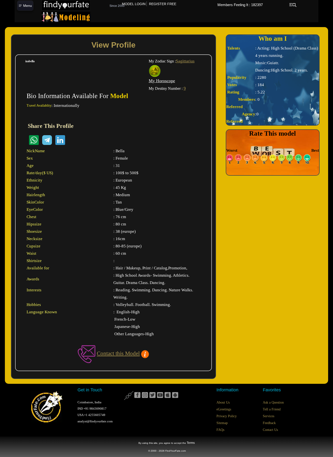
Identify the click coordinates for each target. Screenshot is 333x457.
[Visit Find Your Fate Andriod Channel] (175, 395)
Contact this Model (118, 353)
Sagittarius (185, 61)
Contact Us (270, 430)
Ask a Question (273, 402)
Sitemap (222, 423)
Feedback (269, 423)
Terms (191, 443)
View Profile (113, 45)
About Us (223, 402)
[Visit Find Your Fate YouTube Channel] (160, 395)
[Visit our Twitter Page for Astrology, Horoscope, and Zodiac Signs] (152, 395)
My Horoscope (162, 80)
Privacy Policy (226, 416)
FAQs (220, 430)
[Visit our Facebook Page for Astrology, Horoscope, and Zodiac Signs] (137, 395)
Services (268, 416)
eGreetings (223, 409)
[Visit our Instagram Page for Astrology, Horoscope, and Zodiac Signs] (145, 395)
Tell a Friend (272, 409)
